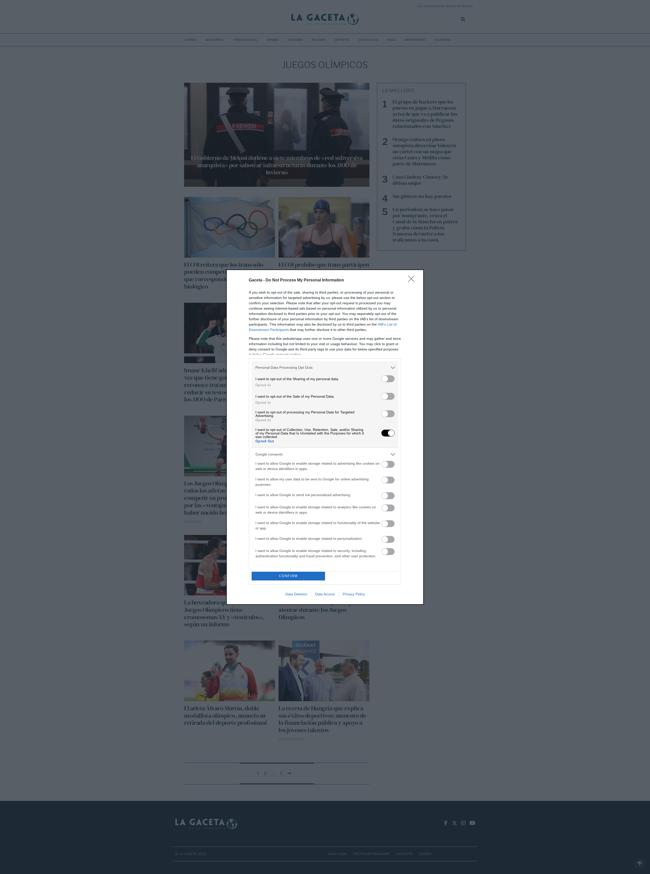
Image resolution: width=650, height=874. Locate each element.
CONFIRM (288, 576)
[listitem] (325, 367)
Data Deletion (296, 594)
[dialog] (325, 437)
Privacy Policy (354, 594)
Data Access (325, 594)
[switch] (388, 378)
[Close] (413, 280)
